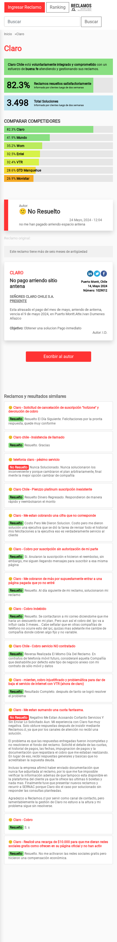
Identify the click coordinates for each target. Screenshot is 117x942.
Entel (20, 154)
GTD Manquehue (29, 170)
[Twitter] (97, 273)
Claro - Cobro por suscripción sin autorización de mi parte (55, 549)
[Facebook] (103, 273)
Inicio (8, 34)
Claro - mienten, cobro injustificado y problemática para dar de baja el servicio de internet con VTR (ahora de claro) (56, 682)
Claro (20, 34)
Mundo (22, 138)
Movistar (23, 178)
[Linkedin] (90, 273)
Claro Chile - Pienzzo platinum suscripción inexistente (52, 489)
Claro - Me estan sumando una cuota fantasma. (48, 710)
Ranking (58, 7)
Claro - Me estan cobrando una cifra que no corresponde (54, 515)
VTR (20, 162)
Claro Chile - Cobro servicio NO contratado (44, 646)
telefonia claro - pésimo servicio (36, 460)
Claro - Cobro (23, 820)
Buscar (91, 21)
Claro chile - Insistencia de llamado (38, 437)
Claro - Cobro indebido (29, 609)
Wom (20, 146)
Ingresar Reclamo (24, 7)
